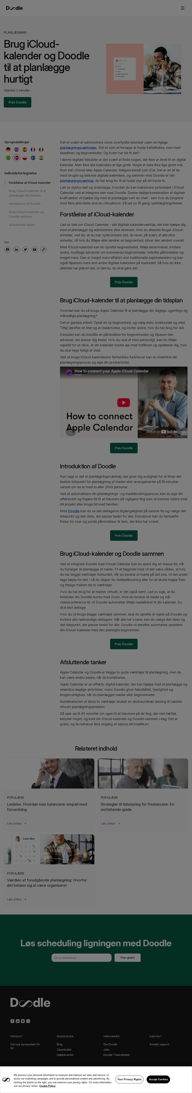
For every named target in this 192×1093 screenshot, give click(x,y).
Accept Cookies (158, 1079)
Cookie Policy (47, 1086)
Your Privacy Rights (129, 1079)
